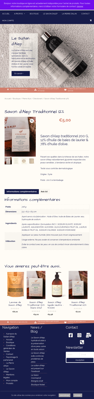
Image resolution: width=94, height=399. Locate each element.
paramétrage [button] (64, 395)
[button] (2, 56)
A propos (18, 14)
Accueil (6, 14)
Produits (9, 383)
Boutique (34, 14)
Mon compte (8, 21)
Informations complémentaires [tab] (22, 191)
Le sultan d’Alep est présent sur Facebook (38, 368)
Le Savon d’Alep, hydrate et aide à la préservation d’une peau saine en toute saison (38, 343)
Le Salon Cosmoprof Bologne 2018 (37, 378)
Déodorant (37, 98)
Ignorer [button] (80, 6)
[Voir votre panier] (90, 20)
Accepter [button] (78, 395)
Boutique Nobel (38, 384)
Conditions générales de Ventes (9, 348)
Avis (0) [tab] (44, 191)
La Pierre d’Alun (69, 14)
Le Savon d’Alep (50, 14)
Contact (85, 14)
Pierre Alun (26, 98)
